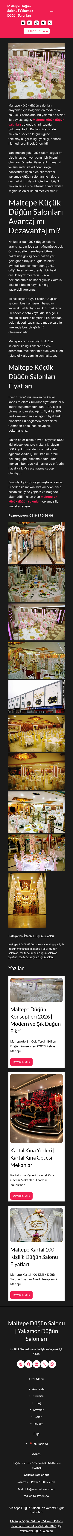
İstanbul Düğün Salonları (39, 935)
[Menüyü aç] (52, 10)
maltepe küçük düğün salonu (36, 957)
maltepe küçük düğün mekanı (26, 944)
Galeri (38, 1416)
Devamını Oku (23, 1063)
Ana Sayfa (38, 1389)
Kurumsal (38, 1396)
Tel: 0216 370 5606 (36, 30)
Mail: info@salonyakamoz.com (36, 1489)
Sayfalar (38, 1409)
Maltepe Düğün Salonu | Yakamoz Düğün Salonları (20, 10)
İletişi (37, 1423)
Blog (38, 1403)
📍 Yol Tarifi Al (38, 1443)
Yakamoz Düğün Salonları (36, 1530)
